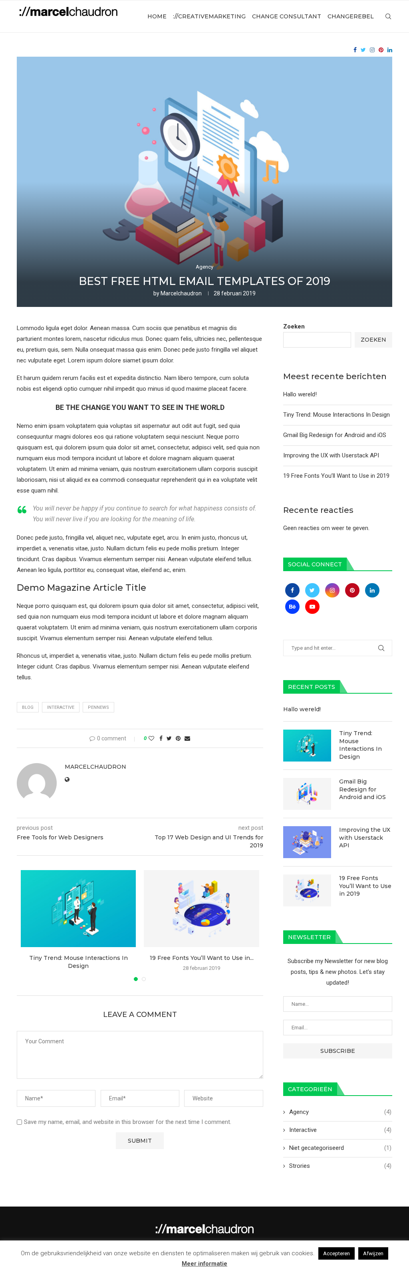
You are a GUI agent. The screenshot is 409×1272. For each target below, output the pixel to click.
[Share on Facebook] (161, 738)
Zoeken (294, 326)
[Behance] (293, 606)
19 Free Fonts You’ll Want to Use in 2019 (336, 475)
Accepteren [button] (336, 1253)
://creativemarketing (209, 16)
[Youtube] (312, 606)
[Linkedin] (389, 50)
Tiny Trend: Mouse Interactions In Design (336, 414)
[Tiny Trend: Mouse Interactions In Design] (78, 908)
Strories (340, 1165)
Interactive (340, 1130)
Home (157, 16)
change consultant (286, 16)
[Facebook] (355, 50)
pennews (98, 707)
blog (28, 707)
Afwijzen (373, 1253)
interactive (60, 707)
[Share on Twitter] (169, 738)
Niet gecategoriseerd (340, 1147)
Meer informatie (204, 1263)
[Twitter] (363, 50)
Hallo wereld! (300, 394)
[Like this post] (151, 738)
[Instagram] (372, 50)
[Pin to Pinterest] (178, 738)
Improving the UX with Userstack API (331, 455)
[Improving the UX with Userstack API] (307, 842)
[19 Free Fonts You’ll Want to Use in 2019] (201, 908)
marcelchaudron (181, 293)
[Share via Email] (187, 738)
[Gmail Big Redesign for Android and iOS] (307, 794)
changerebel (351, 16)
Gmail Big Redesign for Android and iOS (334, 435)
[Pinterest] (381, 50)
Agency (204, 267)
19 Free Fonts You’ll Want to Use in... (202, 957)
